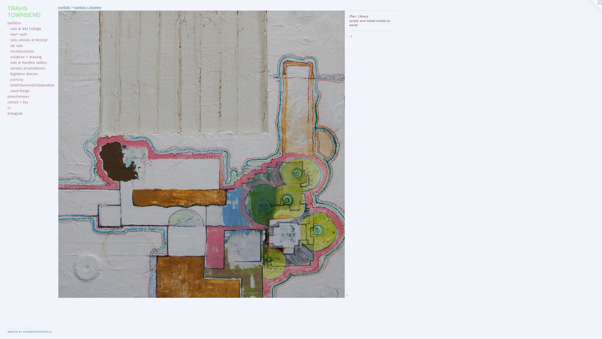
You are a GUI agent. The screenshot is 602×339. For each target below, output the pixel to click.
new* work (18, 34)
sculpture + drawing (26, 57)
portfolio (14, 23)
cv (9, 107)
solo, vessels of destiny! (29, 40)
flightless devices (24, 74)
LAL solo (16, 45)
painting (16, 79)
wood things (20, 91)
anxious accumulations (27, 68)
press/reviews (18, 96)
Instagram (15, 113)
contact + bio (18, 102)
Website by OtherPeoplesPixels (29, 332)
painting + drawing (87, 7)
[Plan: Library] (201, 154)
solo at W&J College (25, 28)
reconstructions (22, 51)
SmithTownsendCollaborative (32, 85)
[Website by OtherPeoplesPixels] (592, 9)
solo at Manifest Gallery (28, 62)
